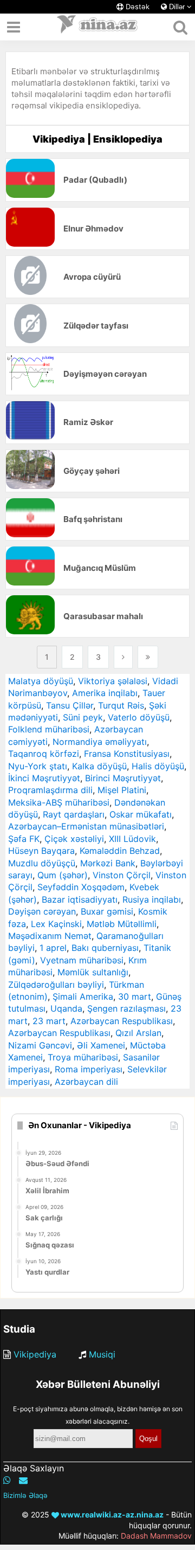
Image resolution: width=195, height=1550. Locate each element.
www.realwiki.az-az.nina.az (111, 1514)
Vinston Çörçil (122, 875)
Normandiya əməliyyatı (100, 741)
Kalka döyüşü (99, 766)
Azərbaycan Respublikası (121, 1020)
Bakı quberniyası (105, 947)
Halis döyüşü (158, 766)
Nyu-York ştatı (37, 766)
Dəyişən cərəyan (42, 911)
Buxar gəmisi (107, 911)
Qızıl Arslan (138, 1032)
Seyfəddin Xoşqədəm (81, 887)
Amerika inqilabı (105, 692)
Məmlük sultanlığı (92, 972)
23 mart (49, 1020)
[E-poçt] (23, 1480)
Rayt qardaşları (74, 814)
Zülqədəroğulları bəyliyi (56, 984)
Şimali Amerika (83, 996)
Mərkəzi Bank (107, 863)
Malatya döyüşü (40, 681)
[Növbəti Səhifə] (123, 657)
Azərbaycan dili (86, 1081)
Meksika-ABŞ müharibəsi (58, 802)
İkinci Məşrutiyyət (44, 778)
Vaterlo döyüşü (139, 717)
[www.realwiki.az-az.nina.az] (97, 27)
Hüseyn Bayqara (41, 850)
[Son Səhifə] (148, 657)
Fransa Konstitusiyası (127, 753)
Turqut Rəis (121, 705)
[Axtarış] (180, 27)
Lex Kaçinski (56, 923)
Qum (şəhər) (62, 875)
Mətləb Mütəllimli (122, 923)
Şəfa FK (24, 838)
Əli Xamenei (101, 1045)
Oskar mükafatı (140, 814)
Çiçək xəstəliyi (74, 838)
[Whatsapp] (7, 1480)
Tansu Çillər (69, 705)
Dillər (177, 7)
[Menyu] (13, 27)
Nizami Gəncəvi (40, 1045)
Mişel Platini (122, 789)
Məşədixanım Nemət (50, 935)
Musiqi (102, 1354)
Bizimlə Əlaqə (25, 1495)
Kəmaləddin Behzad (120, 850)
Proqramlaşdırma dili (50, 789)
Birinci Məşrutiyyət (123, 778)
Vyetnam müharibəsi (81, 960)
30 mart (134, 996)
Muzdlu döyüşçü (41, 863)
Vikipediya (35, 1354)
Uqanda (66, 1008)
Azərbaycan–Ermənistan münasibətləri (86, 826)
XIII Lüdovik (132, 838)
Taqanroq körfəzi (43, 753)
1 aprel (53, 947)
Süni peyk (83, 717)
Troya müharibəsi (83, 1057)
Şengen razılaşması (126, 1008)
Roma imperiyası (88, 1069)
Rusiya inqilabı (151, 899)
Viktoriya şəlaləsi (112, 681)
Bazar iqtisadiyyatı (80, 899)
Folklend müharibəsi (48, 729)
